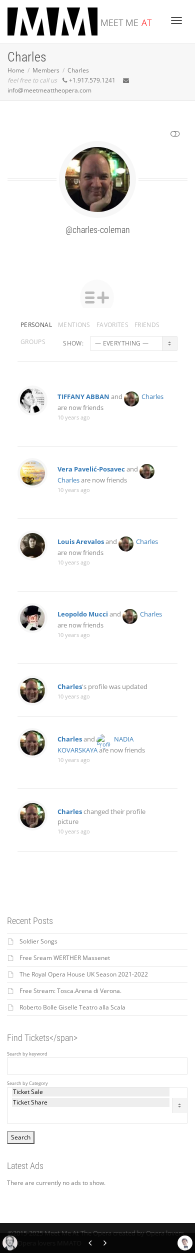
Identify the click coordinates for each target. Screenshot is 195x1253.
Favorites (112, 324)
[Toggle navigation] (177, 20)
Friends (147, 324)
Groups (33, 342)
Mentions (74, 324)
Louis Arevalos (81, 541)
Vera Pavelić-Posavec (91, 469)
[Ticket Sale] (91, 1092)
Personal (36, 324)
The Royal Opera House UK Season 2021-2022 (84, 974)
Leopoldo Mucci (83, 614)
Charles (153, 396)
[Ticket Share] (91, 1102)
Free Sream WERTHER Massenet (65, 958)
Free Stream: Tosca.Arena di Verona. (71, 990)
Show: (73, 343)
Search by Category (27, 1083)
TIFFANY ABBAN (84, 396)
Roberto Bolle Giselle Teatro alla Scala (73, 1007)
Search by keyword (27, 1054)
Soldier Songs (39, 941)
